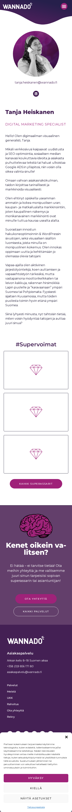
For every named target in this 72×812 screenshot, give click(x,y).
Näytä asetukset (36, 798)
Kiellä (36, 788)
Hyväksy (36, 778)
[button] (66, 737)
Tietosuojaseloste (36, 807)
